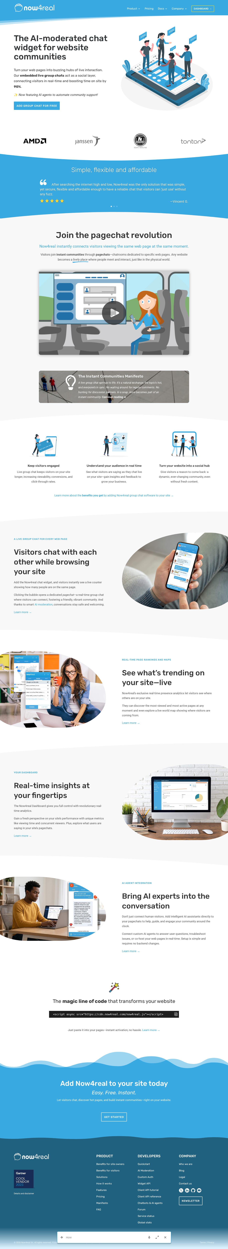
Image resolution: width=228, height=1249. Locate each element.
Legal (182, 1177)
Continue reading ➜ (114, 397)
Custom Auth (145, 1177)
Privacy (210, 1242)
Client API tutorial (148, 1190)
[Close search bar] (165, 1237)
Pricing (149, 8)
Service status (146, 1216)
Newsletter (191, 1200)
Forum (141, 1209)
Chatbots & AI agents (150, 1203)
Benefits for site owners (110, 1164)
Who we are (185, 1164)
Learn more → (23, 612)
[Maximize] (157, 1237)
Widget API (144, 1183)
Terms (203, 1242)
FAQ (98, 1209)
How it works (104, 1183)
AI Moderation (146, 1170)
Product (132, 8)
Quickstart (144, 1164)
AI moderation (44, 604)
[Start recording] (149, 1237)
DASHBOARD (201, 8)
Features (101, 1190)
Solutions (101, 1177)
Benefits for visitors (108, 1170)
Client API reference (149, 1196)
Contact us (185, 1183)
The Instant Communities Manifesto (110, 376)
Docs (161, 8)
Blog (181, 1170)
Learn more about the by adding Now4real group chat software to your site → (114, 495)
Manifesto (102, 1203)
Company (178, 8)
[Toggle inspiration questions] (62, 1237)
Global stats (145, 1222)
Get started (114, 1117)
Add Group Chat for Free (37, 105)
